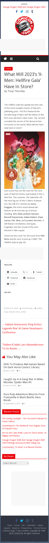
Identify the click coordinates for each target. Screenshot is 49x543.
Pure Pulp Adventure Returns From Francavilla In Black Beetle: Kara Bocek (24, 397)
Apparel (7, 528)
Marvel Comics (14, 312)
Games (40, 525)
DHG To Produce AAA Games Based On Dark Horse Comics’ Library (24, 365)
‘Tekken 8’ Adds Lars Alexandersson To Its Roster (22, 346)
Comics (8, 68)
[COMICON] (24, 17)
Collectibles (31, 525)
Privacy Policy (26, 528)
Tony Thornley (27, 308)
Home (9, 525)
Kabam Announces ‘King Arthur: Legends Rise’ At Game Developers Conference (22, 328)
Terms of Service (39, 528)
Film (23, 525)
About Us (15, 528)
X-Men (23, 312)
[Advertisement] (28, 488)
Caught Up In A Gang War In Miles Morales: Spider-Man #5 (23, 380)
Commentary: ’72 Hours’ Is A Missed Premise (22, 447)
